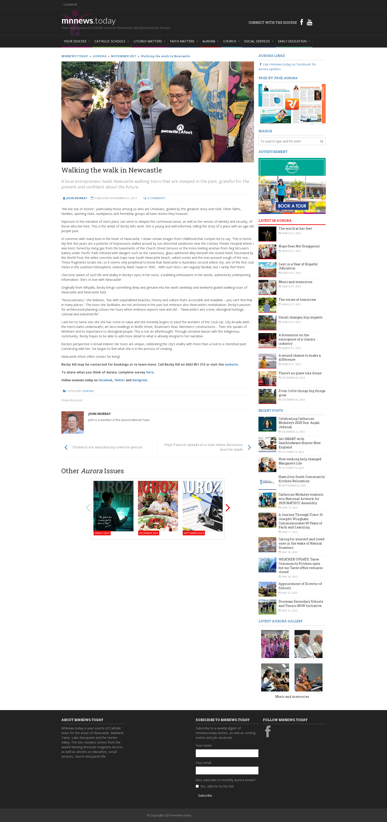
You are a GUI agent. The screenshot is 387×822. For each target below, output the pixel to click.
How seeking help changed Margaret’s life (300, 461)
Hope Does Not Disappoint (299, 246)
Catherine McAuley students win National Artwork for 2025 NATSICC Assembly (301, 498)
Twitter (119, 380)
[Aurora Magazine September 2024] (202, 506)
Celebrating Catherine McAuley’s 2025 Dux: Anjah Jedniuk (299, 422)
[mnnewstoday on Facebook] (301, 22)
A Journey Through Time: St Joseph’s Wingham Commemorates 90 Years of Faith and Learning (301, 520)
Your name (204, 745)
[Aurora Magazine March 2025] (113, 506)
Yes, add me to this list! (217, 786)
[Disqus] (157, 600)
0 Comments (156, 198)
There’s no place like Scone (300, 373)
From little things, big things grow (302, 393)
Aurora (88, 391)
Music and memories (295, 282)
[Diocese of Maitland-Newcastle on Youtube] (309, 22)
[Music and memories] (275, 643)
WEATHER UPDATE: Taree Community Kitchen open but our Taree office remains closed (301, 565)
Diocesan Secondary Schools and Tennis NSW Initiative (301, 603)
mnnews (88, 20)
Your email (203, 763)
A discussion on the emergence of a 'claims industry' (297, 339)
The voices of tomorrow (297, 299)
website (231, 364)
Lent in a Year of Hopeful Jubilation (298, 266)
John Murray (99, 414)
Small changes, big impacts (300, 317)
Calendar (70, 5)
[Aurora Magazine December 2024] (158, 506)
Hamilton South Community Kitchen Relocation (302, 479)
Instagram (139, 380)
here (150, 372)
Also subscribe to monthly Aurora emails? (226, 780)
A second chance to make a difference (300, 357)
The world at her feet (295, 228)
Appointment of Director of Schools (300, 586)
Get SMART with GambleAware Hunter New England (300, 443)
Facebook (105, 380)
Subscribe (205, 795)
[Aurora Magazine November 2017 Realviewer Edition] (292, 104)
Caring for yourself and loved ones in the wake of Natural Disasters (302, 543)
